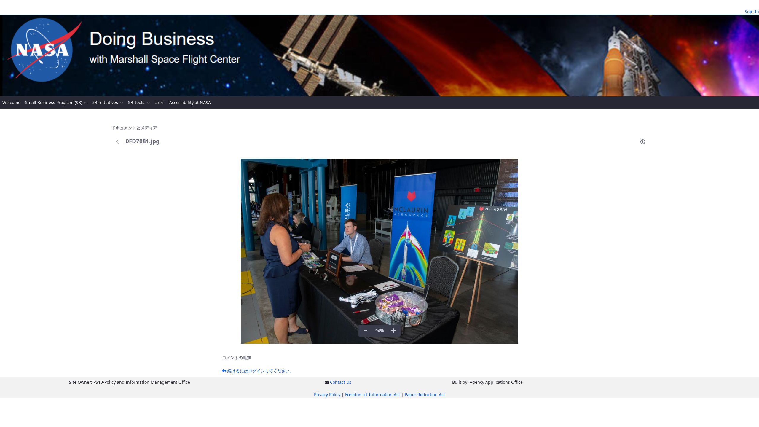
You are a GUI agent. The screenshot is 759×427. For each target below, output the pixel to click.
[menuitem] (11, 102)
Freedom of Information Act (372, 394)
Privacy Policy (327, 394)
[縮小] (365, 331)
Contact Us (340, 382)
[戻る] (117, 142)
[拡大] (393, 331)
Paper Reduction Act (425, 394)
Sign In (752, 11)
